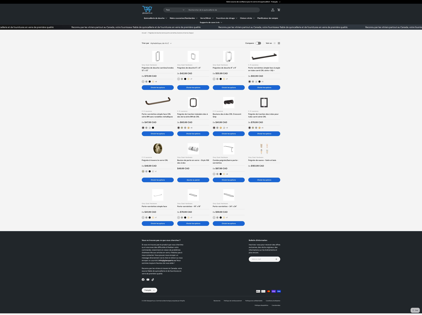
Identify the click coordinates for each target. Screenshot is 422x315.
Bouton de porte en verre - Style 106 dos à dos (193, 161)
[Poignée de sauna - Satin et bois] (264, 148)
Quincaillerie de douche (154, 18)
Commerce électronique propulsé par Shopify (170, 301)
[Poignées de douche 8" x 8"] (229, 56)
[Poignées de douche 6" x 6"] (193, 56)
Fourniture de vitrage (225, 18)
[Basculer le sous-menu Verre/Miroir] (212, 18)
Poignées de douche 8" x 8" (224, 68)
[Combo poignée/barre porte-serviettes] (229, 148)
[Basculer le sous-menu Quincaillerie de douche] (166, 18)
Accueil (144, 33)
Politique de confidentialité (253, 301)
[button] (278, 9)
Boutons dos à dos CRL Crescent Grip (227, 115)
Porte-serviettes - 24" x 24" (225, 206)
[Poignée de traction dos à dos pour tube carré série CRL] (264, 102)
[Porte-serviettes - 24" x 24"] (229, 195)
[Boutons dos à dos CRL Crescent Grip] (229, 102)
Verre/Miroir (205, 18)
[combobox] (211, 9)
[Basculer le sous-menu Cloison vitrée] (254, 18)
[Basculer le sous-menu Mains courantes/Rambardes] (196, 18)
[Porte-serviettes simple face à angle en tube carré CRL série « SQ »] (264, 56)
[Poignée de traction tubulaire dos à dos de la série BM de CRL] (193, 102)
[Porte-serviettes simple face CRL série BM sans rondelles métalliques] (158, 102)
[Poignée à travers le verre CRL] (158, 148)
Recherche (217, 301)
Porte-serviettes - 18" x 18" (189, 206)
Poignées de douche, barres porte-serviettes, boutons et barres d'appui (171, 33)
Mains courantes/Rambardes (182, 18)
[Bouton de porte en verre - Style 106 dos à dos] (193, 148)
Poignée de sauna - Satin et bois (262, 160)
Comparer (249, 43)
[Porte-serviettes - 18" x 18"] (193, 195)
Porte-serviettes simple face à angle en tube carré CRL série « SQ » (264, 69)
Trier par (145, 43)
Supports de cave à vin (210, 22)
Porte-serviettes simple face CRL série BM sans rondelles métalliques (157, 115)
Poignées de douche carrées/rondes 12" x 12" (158, 69)
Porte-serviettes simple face (154, 206)
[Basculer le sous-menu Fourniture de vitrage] (236, 18)
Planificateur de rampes (267, 18)
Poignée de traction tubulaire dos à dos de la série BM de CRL (192, 115)
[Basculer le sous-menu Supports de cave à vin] (221, 22)
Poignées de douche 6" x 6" (189, 68)
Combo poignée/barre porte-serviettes (225, 161)
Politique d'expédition (261, 305)
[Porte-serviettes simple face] (158, 195)
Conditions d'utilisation (273, 301)
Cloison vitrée (246, 18)
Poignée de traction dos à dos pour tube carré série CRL (263, 115)
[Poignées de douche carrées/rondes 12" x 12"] (158, 56)
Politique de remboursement (233, 301)
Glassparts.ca (151, 301)
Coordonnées (276, 305)
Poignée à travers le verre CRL (155, 160)
